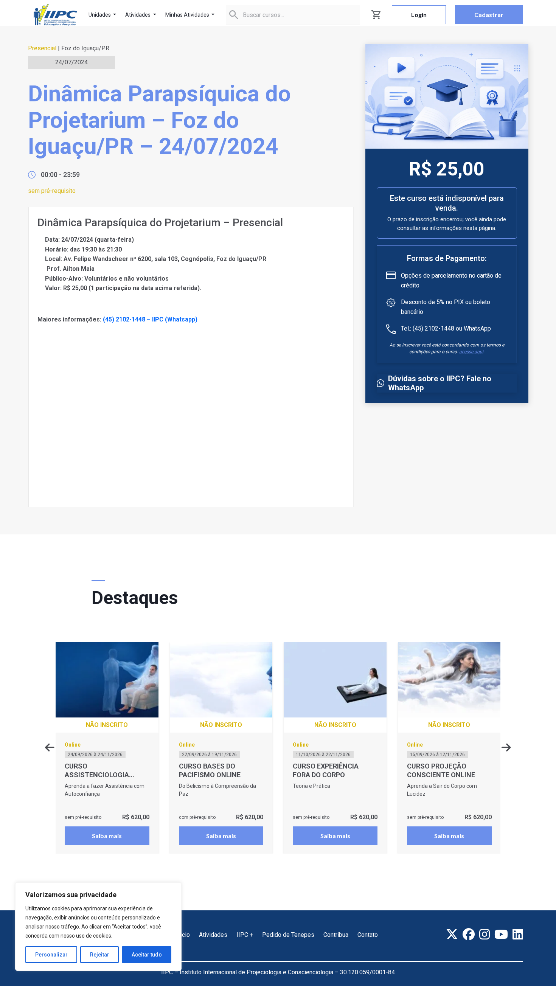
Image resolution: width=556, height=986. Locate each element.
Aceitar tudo (147, 955)
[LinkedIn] (518, 934)
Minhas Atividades (187, 15)
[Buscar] (233, 14)
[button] (506, 747)
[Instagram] (484, 934)
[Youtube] (501, 934)
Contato (367, 934)
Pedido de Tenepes (288, 934)
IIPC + (244, 934)
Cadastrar (488, 14)
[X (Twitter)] (452, 934)
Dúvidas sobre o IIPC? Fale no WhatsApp (439, 383)
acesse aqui (471, 351)
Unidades (100, 15)
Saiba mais (107, 835)
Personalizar (51, 955)
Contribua (335, 934)
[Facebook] (469, 934)
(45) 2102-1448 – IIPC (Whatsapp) (150, 319)
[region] (98, 926)
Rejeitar (99, 955)
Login (419, 14)
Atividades (138, 15)
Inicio (182, 934)
